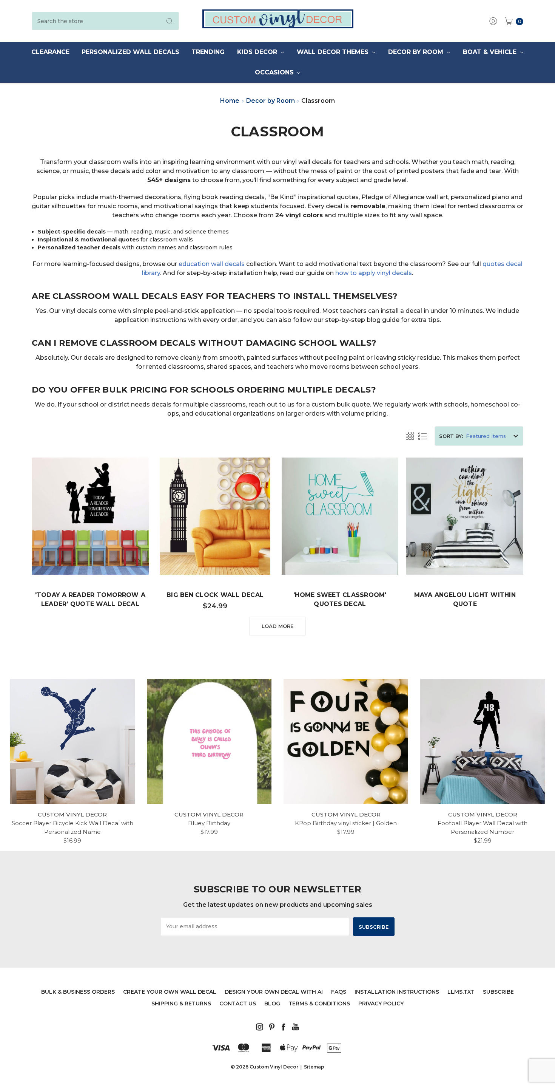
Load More (277, 626)
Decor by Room (416, 52)
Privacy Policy (381, 1003)
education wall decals (212, 263)
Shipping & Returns (181, 1003)
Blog (272, 1003)
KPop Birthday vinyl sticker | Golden (346, 823)
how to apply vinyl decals (373, 273)
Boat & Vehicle (490, 52)
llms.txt (461, 991)
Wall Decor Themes (333, 52)
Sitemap (314, 1067)
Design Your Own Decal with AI (274, 991)
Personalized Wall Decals (130, 52)
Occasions (275, 72)
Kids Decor (258, 52)
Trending (208, 52)
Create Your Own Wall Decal (169, 991)
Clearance (50, 52)
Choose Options (90, 552)
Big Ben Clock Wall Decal (215, 594)
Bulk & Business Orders (78, 991)
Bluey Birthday (209, 823)
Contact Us (237, 1003)
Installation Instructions (397, 991)
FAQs (338, 991)
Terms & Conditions (319, 1003)
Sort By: (451, 436)
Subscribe (498, 991)
